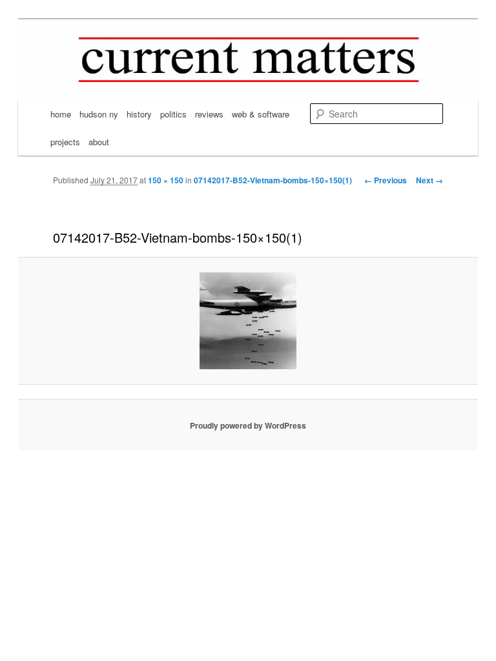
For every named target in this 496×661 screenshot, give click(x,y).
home (60, 114)
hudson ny (98, 114)
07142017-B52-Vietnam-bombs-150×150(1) (273, 180)
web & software (260, 114)
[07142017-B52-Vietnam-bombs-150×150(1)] (248, 320)
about (98, 142)
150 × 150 (165, 180)
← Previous (385, 180)
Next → (429, 180)
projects (65, 142)
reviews (209, 114)
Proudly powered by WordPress (248, 425)
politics (173, 114)
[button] (248, 320)
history (139, 114)
